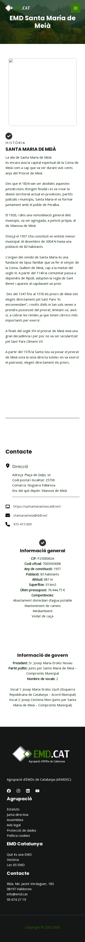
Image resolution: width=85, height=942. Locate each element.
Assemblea (15, 819)
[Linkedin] (28, 791)
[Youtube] (37, 791)
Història (13, 859)
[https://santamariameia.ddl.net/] (33, 506)
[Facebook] (9, 791)
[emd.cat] (18, 8)
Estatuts (13, 809)
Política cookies (18, 835)
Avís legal (14, 825)
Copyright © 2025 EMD (42, 927)
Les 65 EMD (16, 864)
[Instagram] (18, 791)
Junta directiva (17, 814)
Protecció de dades (21, 830)
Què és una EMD (19, 854)
